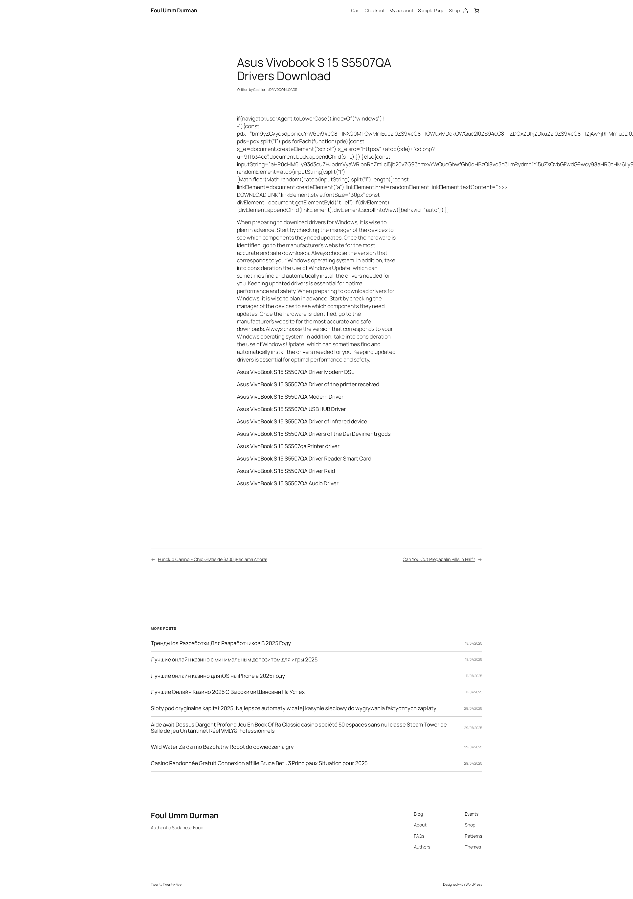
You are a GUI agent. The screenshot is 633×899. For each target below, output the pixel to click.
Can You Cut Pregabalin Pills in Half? (439, 559)
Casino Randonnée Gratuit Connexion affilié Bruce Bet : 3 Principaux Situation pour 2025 (259, 763)
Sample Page (431, 10)
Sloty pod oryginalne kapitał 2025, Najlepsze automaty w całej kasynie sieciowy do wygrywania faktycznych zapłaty (293, 708)
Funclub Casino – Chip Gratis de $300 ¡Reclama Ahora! (212, 559)
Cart (355, 10)
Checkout (375, 10)
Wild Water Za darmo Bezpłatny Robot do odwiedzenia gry (222, 747)
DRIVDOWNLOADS (283, 89)
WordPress (474, 884)
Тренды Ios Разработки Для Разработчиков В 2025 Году (221, 643)
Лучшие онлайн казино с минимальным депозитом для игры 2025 (234, 659)
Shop (454, 10)
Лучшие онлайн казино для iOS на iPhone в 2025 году (218, 676)
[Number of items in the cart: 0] (476, 10)
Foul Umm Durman (174, 10)
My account (401, 10)
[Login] (465, 10)
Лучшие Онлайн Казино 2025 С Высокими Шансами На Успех (228, 692)
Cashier (259, 89)
